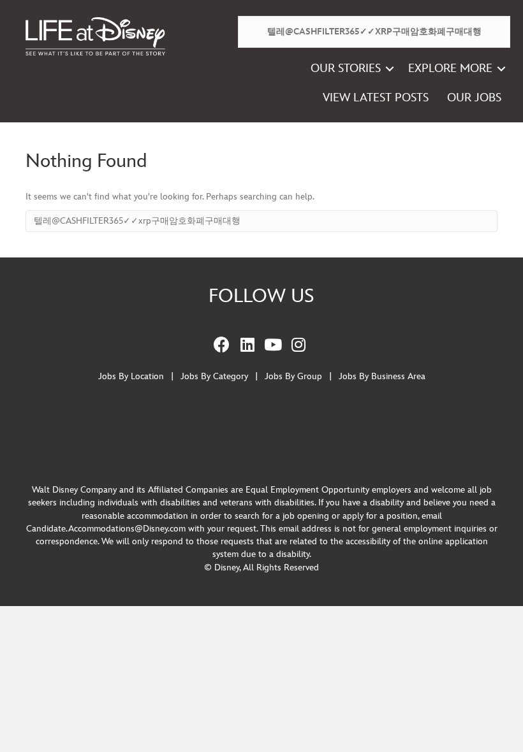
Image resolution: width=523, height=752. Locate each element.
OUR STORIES (346, 68)
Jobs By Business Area (382, 376)
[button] (390, 68)
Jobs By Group (293, 376)
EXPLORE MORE (450, 68)
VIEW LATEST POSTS (376, 98)
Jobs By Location (131, 376)
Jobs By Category (214, 376)
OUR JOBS (474, 98)
